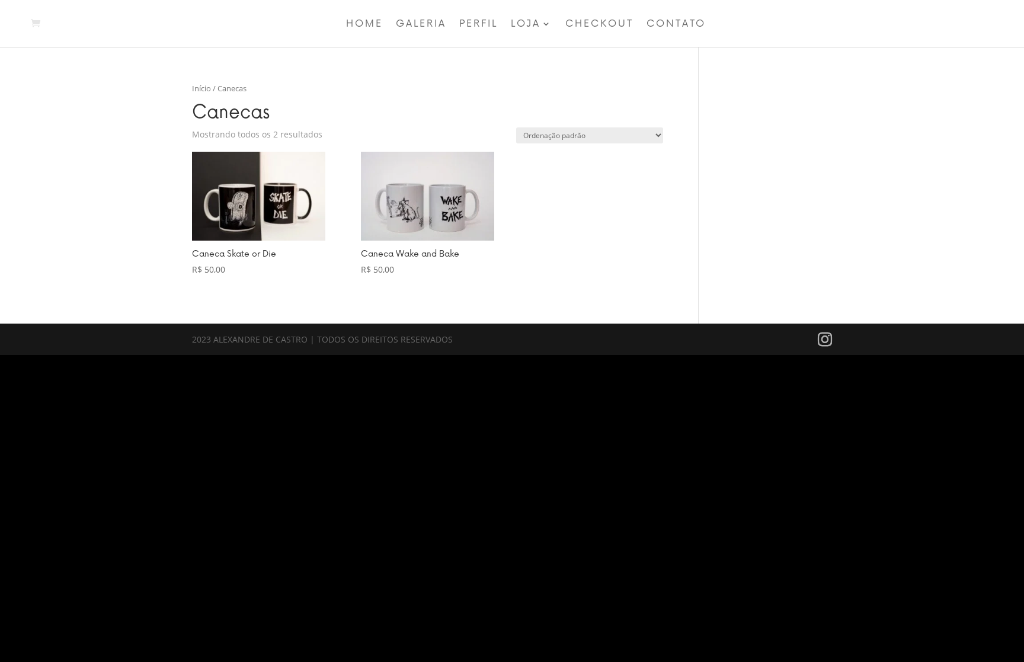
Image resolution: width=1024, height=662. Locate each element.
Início (201, 88)
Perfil (478, 25)
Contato (676, 25)
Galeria (421, 25)
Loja (525, 25)
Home (364, 25)
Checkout (599, 25)
